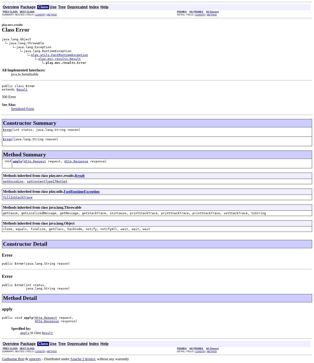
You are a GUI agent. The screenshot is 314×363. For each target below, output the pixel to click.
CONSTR (40, 14)
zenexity (35, 359)
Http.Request (35, 161)
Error (7, 130)
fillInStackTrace (17, 197)
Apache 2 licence (82, 359)
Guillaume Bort (13, 359)
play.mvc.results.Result (59, 59)
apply (17, 161)
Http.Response (76, 161)
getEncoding (13, 181)
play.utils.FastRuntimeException (59, 55)
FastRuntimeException (82, 191)
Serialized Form (22, 109)
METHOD (52, 14)
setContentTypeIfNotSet (47, 181)
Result (22, 89)
